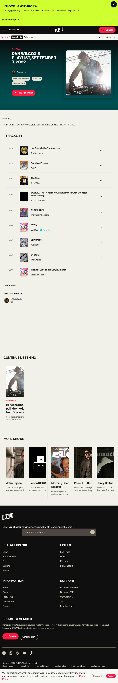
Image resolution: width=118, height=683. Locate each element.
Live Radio (65, 552)
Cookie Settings (98, 666)
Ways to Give (66, 597)
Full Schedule (66, 565)
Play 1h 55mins (25, 92)
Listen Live (14, 29)
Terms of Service (41, 666)
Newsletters (8, 601)
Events (5, 570)
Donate (109, 30)
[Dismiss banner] (114, 4)
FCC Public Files (77, 666)
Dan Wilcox (11, 400)
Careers (6, 592)
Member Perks (67, 606)
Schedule (110, 37)
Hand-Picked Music (21, 79)
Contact (6, 606)
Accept (111, 676)
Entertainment (9, 556)
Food (4, 561)
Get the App (11, 19)
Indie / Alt (37, 79)
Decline (96, 676)
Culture (6, 565)
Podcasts (64, 561)
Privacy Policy (23, 666)
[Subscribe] (92, 532)
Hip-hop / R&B (19, 83)
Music (63, 556)
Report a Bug (7, 666)
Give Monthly (28, 636)
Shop (62, 601)
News (5, 552)
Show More (10, 285)
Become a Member (69, 587)
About (5, 587)
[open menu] (4, 30)
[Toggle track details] (101, 150)
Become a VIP (67, 592)
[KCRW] (7, 519)
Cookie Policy (59, 666)
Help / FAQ (7, 597)
